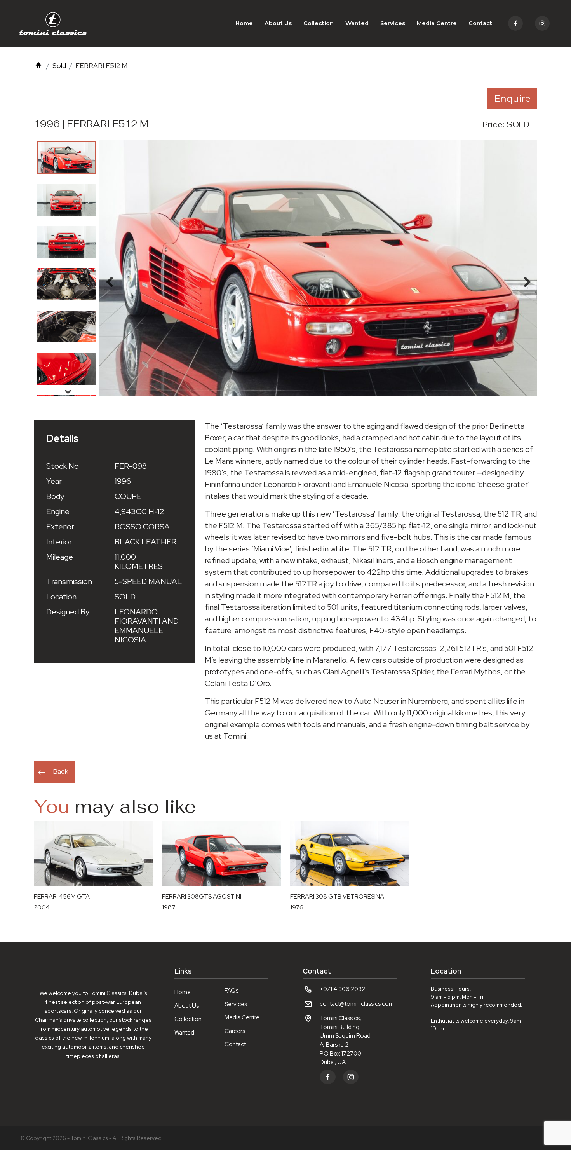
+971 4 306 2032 (342, 989)
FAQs (231, 991)
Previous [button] (68, 148)
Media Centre (437, 23)
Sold (59, 65)
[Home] (38, 65)
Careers (235, 1031)
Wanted (357, 23)
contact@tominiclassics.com (357, 1004)
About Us (278, 23)
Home (244, 23)
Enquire (512, 98)
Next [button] (68, 391)
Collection (318, 23)
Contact (480, 23)
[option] (66, 157)
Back (60, 771)
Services (392, 23)
